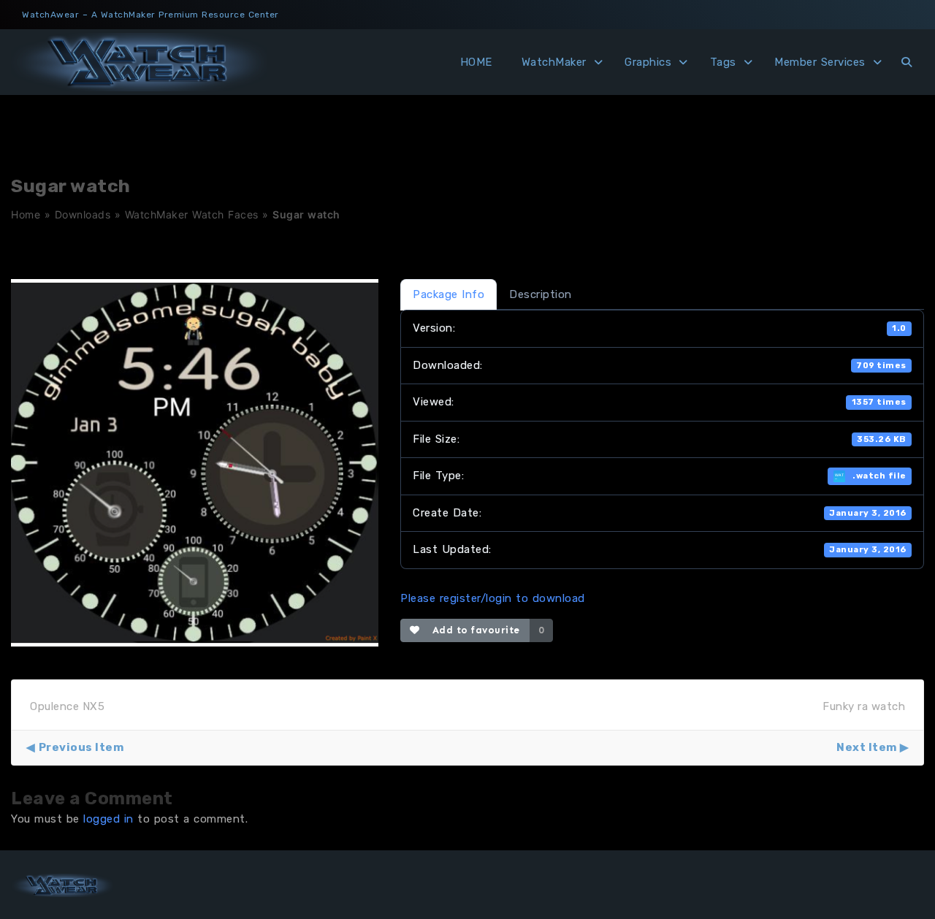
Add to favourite (473, 630)
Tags (723, 62)
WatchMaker (554, 62)
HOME (476, 62)
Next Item (866, 747)
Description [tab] (540, 294)
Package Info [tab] (448, 294)
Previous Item (81, 747)
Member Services (820, 62)
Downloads (83, 214)
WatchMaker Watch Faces (192, 214)
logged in (108, 818)
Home (25, 214)
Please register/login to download (492, 598)
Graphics (648, 62)
